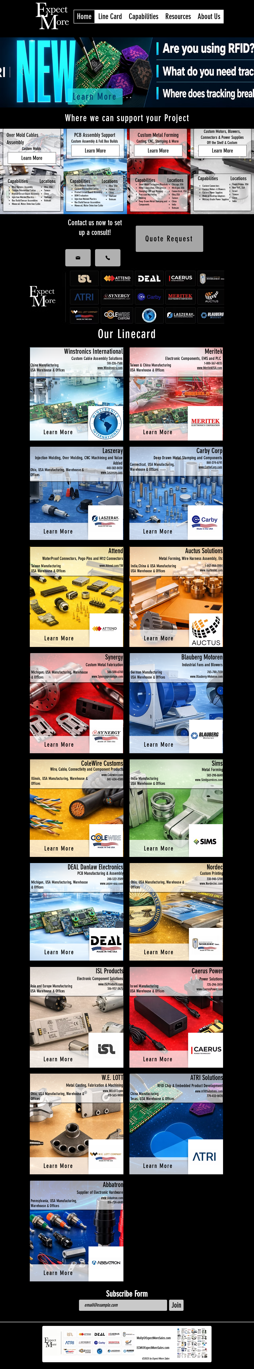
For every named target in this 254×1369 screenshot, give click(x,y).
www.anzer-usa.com (111, 883)
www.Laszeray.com (111, 472)
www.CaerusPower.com (209, 989)
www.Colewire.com (112, 775)
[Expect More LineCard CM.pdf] (192, 1344)
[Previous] (21, 71)
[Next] (232, 71)
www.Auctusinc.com (211, 570)
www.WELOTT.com (113, 1091)
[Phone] (107, 257)
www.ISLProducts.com (110, 984)
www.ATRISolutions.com (209, 1091)
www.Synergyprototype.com (107, 676)
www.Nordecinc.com (211, 883)
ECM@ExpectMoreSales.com (153, 1348)
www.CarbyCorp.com (210, 467)
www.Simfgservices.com (209, 780)
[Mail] (78, 257)
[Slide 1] (127, 97)
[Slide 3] (123, 97)
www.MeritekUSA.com (209, 368)
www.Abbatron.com (112, 1198)
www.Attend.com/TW (111, 566)
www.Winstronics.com (109, 368)
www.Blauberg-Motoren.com (206, 676)
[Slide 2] (130, 97)
